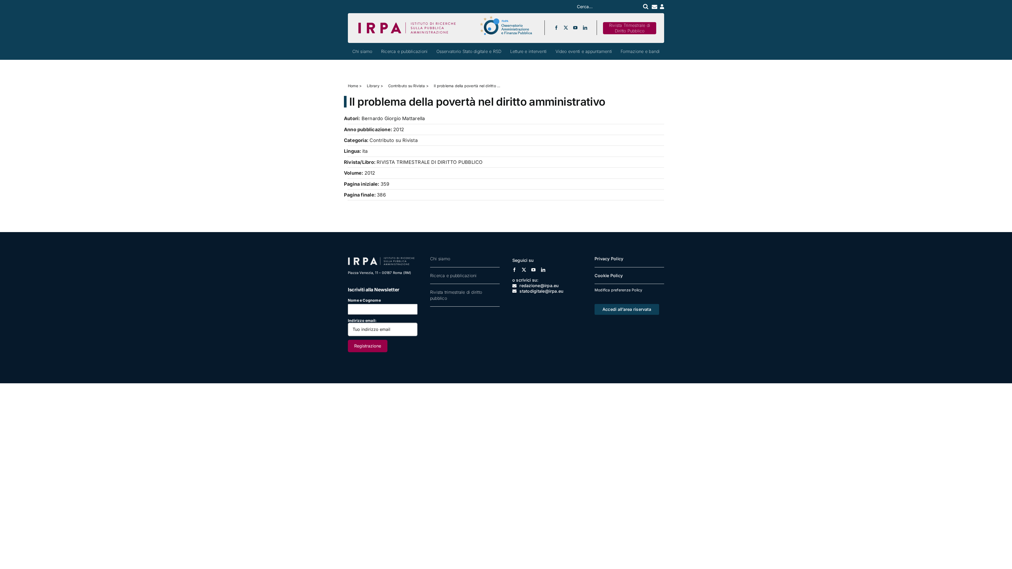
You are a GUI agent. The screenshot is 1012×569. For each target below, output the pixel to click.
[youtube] (575, 28)
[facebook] (556, 28)
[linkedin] (585, 28)
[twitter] (566, 28)
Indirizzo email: (362, 320)
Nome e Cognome (364, 300)
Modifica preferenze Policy (618, 290)
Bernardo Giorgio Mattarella (393, 118)
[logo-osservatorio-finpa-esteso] (506, 17)
